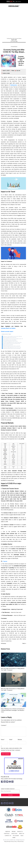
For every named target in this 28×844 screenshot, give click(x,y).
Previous (3, 643)
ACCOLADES (16, 835)
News (15, 46)
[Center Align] (14, 2)
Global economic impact (7, 331)
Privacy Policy (14, 841)
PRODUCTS (20, 831)
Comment (4, 725)
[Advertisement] (14, 22)
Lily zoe (18, 70)
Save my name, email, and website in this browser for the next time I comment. (11, 749)
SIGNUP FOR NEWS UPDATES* (8, 789)
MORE (14, 837)
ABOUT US (21, 833)
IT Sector (4, 561)
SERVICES (7, 831)
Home (12, 46)
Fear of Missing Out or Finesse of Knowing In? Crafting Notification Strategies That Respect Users (12, 710)
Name (3, 739)
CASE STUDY (14, 833)
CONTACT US (8, 835)
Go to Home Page (14, 41)
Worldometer (13, 85)
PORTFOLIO (6, 833)
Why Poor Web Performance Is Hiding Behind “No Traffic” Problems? (12, 669)
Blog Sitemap (7, 841)
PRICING (13, 831)
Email (11, 739)
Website (20, 739)
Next (24, 643)
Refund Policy (21, 841)
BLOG (22, 835)
